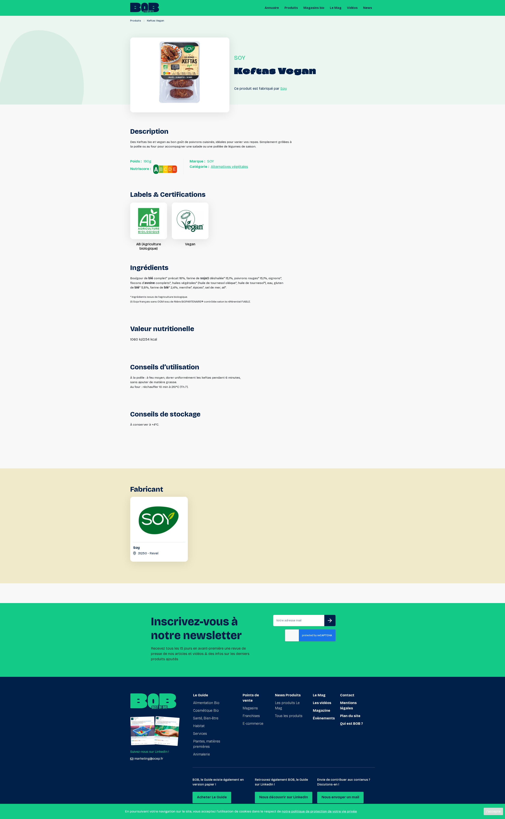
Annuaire (272, 8)
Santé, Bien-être (205, 718)
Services (200, 733)
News (367, 8)
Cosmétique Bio (206, 710)
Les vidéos (322, 703)
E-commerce (253, 723)
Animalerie (201, 754)
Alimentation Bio (206, 703)
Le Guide (200, 695)
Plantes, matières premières (206, 744)
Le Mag (335, 8)
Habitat (199, 726)
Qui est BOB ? (351, 723)
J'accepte (493, 811)
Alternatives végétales (229, 166)
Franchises (251, 716)
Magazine (321, 710)
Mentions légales (348, 705)
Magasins (250, 708)
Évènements (324, 718)
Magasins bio (313, 8)
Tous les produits (288, 716)
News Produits (288, 695)
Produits (291, 8)
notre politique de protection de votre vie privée (319, 811)
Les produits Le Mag (287, 705)
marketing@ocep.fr (148, 758)
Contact (347, 695)
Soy (283, 88)
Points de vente (251, 698)
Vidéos (352, 8)
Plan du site (350, 716)
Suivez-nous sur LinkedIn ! (149, 752)
